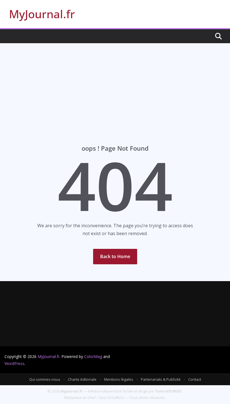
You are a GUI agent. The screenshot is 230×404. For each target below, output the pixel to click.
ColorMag (93, 356)
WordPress (14, 363)
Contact (194, 379)
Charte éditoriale (82, 379)
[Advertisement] (115, 85)
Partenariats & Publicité (161, 379)
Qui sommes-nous (44, 379)
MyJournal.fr (42, 14)
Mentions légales (118, 379)
